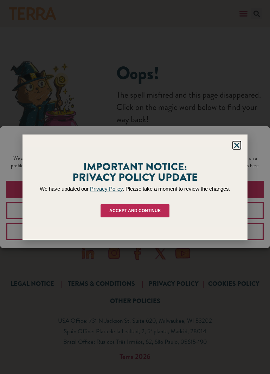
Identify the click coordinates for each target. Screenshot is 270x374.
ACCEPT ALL (135, 189)
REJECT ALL (135, 210)
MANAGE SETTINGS (135, 231)
